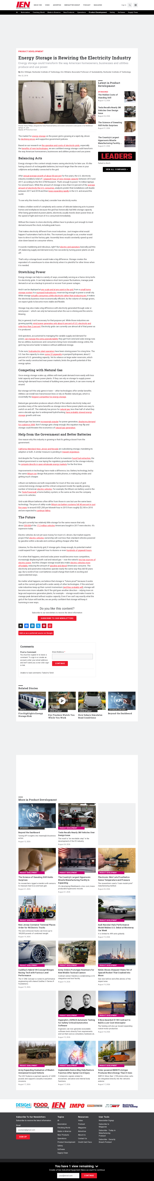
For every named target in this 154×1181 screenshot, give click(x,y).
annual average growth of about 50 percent (42, 176)
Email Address (58, 652)
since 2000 (30, 424)
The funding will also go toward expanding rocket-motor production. (115, 1027)
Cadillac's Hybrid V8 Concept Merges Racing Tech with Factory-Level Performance (36, 973)
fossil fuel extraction (81, 458)
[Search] (130, 5)
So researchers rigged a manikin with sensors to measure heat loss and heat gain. (37, 884)
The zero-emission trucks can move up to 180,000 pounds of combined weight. (35, 932)
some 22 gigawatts (53, 354)
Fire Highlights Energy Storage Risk (30, 714)
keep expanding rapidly (59, 191)
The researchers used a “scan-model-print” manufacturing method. (115, 884)
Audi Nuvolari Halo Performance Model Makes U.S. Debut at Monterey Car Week (116, 928)
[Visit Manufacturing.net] (112, 1106)
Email (18, 1125)
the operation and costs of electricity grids (61, 145)
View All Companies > (117, 169)
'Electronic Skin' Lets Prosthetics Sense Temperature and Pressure (114, 878)
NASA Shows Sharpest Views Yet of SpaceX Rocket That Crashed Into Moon (115, 973)
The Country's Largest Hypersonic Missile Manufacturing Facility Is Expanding (110, 140)
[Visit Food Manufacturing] (41, 1106)
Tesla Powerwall (29, 492)
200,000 (27, 525)
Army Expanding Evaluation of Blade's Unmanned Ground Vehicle (36, 1071)
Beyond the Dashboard (120, 713)
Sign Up (23, 1137)
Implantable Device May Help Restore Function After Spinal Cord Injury (76, 1071)
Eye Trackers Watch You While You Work (61, 716)
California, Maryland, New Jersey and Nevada (38, 449)
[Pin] (44, 626)
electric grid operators (70, 247)
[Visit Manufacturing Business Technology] (130, 1106)
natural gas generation (65, 428)
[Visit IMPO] (77, 1106)
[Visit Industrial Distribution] (94, 1106)
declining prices (28, 139)
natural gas (65, 409)
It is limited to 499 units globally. (111, 934)
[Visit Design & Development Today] (24, 1106)
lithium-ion (32, 473)
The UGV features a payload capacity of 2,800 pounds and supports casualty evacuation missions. (36, 1078)
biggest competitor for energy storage (49, 397)
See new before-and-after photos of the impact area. (114, 980)
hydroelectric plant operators (41, 351)
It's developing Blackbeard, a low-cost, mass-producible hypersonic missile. (76, 887)
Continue (89, 1175)
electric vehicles (44, 489)
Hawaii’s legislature (70, 452)
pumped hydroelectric (46, 292)
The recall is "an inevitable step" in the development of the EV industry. (73, 839)
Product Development (31, 51)
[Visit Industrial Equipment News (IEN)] (59, 1106)
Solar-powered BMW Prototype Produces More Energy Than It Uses (115, 1071)
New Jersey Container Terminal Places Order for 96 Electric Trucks (36, 926)
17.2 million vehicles (46, 525)
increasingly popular (50, 421)
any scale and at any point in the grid (57, 289)
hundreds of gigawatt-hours (79, 550)
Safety (23, 709)
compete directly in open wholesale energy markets (44, 464)
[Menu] (135, 5)
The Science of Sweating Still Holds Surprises (110, 123)
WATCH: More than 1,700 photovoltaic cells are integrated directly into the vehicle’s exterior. (115, 1078)
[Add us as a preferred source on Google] (50, 626)
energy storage (39, 136)
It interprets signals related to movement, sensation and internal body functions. (74, 1078)
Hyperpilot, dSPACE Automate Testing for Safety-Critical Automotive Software (76, 1023)
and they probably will (73, 587)
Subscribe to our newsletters (57, 618)
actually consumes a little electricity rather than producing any (58, 295)
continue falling (43, 510)
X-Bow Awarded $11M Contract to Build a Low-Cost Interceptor (114, 1021)
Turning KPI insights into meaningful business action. (37, 837)
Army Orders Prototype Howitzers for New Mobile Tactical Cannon (76, 971)
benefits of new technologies (35, 148)
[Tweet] (38, 626)
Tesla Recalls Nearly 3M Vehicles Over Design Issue (109, 110)
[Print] (20, 626)
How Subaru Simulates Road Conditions (90, 716)
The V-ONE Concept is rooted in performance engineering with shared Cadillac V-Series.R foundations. (36, 981)
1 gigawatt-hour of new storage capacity (60, 179)
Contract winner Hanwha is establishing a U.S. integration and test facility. (76, 977)
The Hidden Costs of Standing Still (108, 96)
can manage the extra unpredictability (41, 339)
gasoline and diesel (58, 566)
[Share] (26, 626)
